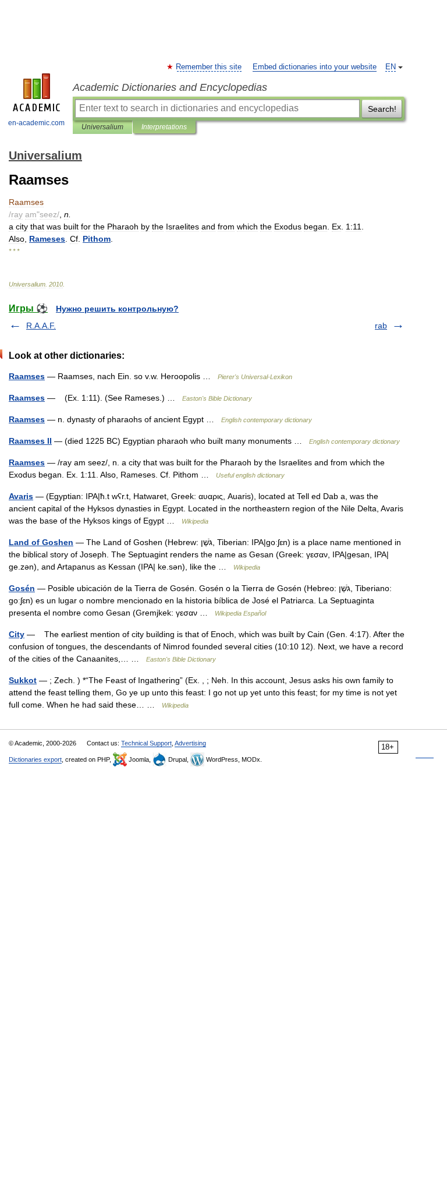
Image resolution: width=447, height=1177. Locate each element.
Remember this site (209, 67)
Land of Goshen (41, 542)
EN (390, 67)
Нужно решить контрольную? (117, 308)
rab (381, 325)
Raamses (27, 376)
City (16, 634)
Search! (382, 109)
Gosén (22, 588)
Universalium (102, 127)
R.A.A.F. (41, 325)
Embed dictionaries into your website (315, 67)
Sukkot (23, 680)
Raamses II (30, 441)
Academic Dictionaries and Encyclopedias (170, 87)
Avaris (21, 496)
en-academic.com (36, 123)
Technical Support (146, 743)
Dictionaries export (35, 759)
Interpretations (164, 127)
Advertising (190, 743)
